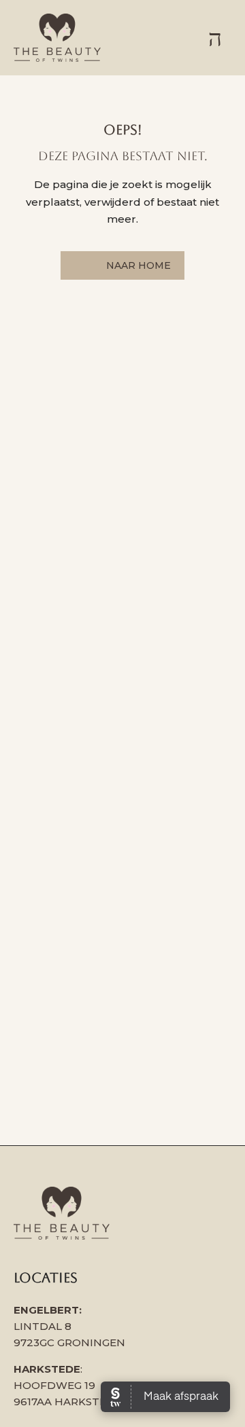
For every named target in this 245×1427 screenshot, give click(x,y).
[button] (215, 37)
